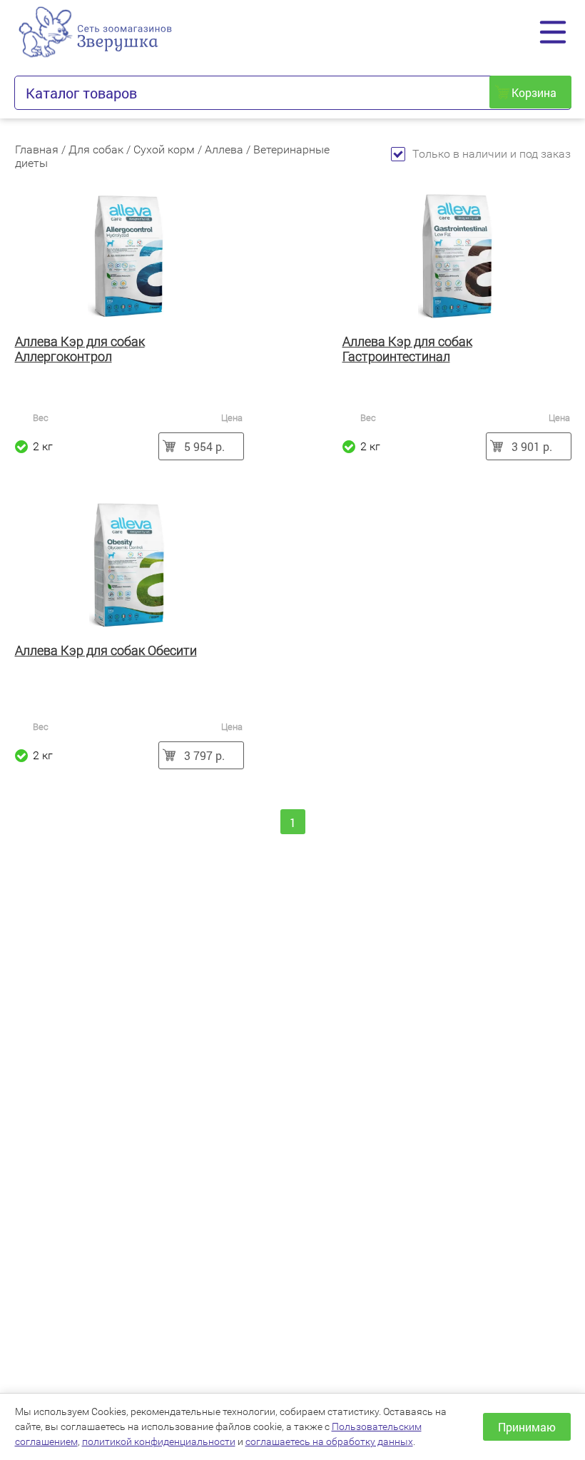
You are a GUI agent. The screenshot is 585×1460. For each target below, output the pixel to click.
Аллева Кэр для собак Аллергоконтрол (80, 349)
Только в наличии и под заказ (491, 154)
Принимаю (527, 1426)
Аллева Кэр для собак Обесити (106, 650)
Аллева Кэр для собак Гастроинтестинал (407, 349)
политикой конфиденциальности (158, 1441)
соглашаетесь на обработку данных (329, 1441)
